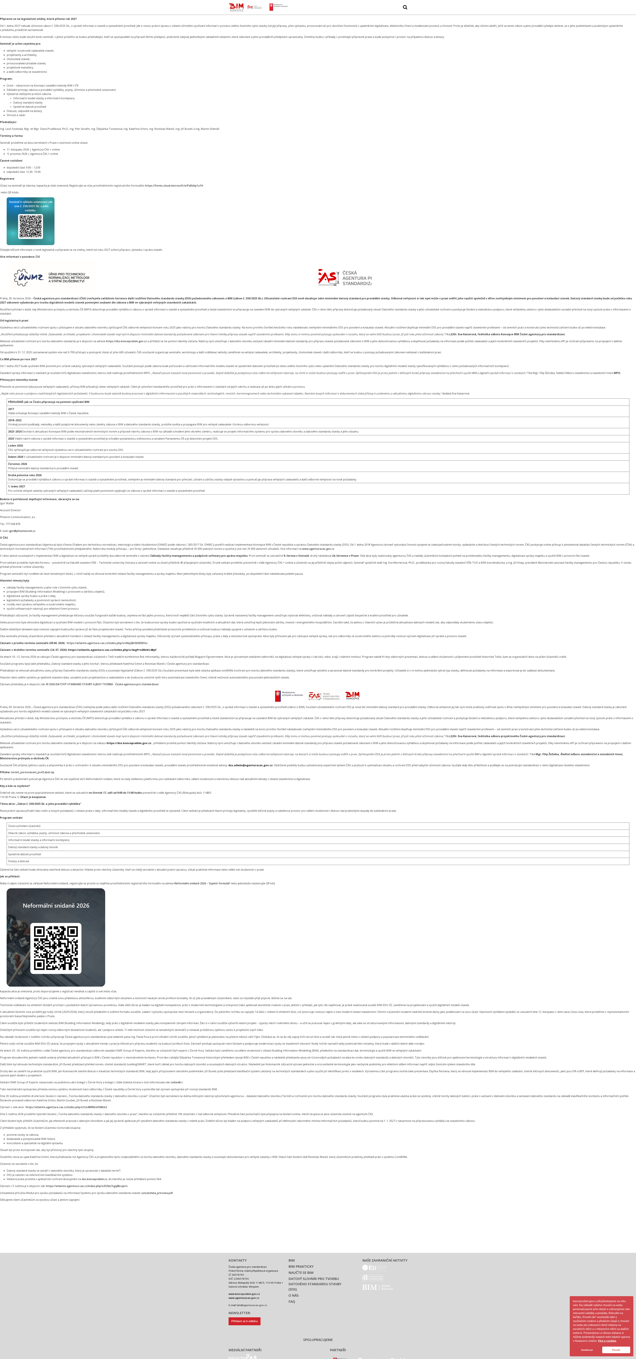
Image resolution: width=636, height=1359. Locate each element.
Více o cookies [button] (607, 1340)
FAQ (292, 1301)
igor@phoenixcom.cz (22, 531)
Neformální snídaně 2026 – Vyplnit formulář (202, 883)
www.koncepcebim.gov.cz (244, 1293)
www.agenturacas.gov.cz (318, 549)
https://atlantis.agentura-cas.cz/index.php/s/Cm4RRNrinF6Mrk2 (66, 1107)
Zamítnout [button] (587, 1350)
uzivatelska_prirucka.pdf (157, 1193)
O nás (294, 1295)
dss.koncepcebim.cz (94, 1179)
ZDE (37, 257)
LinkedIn (176, 1082)
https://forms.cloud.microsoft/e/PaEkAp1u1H (174, 185)
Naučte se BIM (301, 1272)
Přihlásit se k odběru (244, 1321)
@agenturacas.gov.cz (254, 1305)
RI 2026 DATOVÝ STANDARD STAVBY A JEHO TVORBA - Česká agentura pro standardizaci (102, 684)
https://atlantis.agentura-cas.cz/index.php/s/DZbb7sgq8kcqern (87, 1186)
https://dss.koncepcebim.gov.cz (126, 341)
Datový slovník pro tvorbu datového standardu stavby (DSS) (315, 1284)
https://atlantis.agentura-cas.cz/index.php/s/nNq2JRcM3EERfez (107, 643)
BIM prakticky (301, 1266)
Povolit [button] (616, 1350)
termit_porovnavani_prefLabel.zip (32, 772)
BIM (292, 1260)
